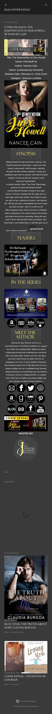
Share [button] (6, 472)
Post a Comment (17, 632)
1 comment (15, 684)
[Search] (46, 4)
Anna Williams (33, 706)
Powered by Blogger (28, 701)
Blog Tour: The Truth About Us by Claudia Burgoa (25, 625)
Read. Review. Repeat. (17, 9)
